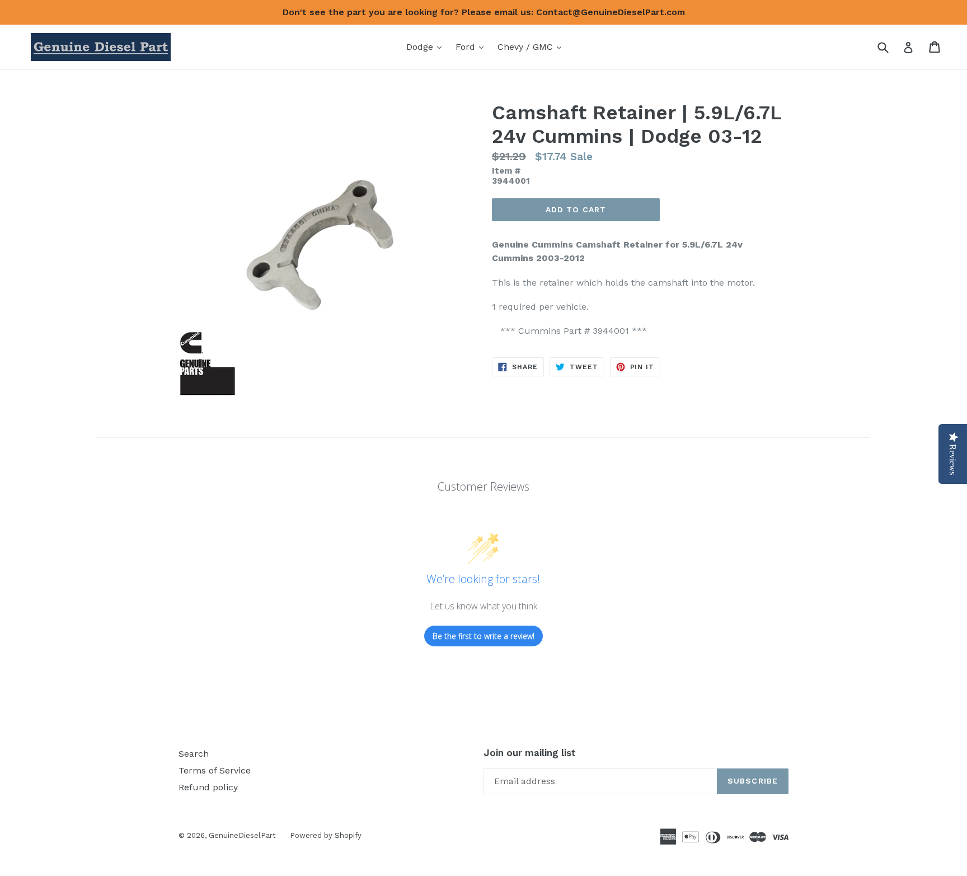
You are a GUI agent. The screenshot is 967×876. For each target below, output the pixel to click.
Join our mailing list (530, 752)
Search (194, 753)
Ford (472, 46)
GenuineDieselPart (242, 835)
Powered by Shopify (326, 835)
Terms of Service (215, 770)
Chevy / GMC (532, 46)
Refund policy (208, 787)
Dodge (426, 46)
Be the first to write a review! (483, 636)
